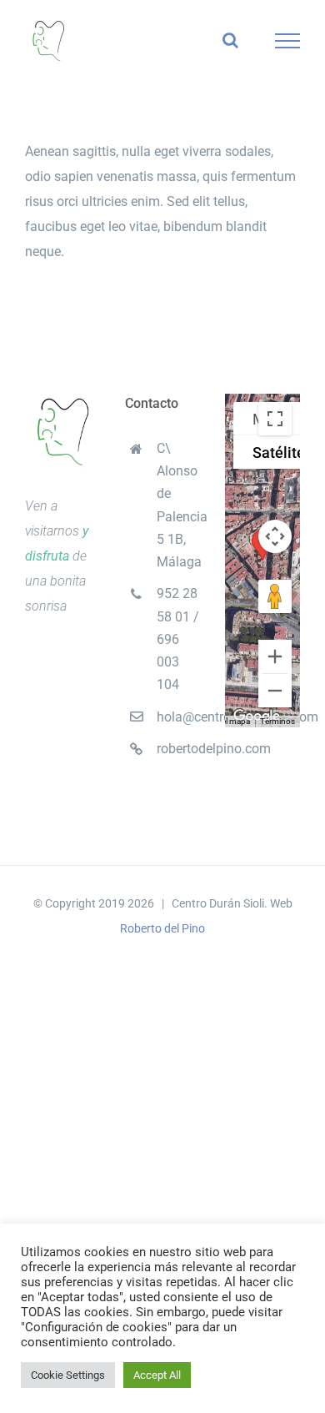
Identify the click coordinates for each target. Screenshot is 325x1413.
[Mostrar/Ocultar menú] (288, 40)
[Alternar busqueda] (230, 40)
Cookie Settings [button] (68, 1375)
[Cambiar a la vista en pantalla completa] (275, 418)
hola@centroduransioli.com (178, 717)
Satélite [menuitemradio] (278, 452)
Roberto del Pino (162, 928)
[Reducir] (275, 690)
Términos (277, 721)
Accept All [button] (157, 1375)
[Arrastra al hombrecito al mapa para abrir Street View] (275, 596)
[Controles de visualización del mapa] (275, 536)
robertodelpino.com (178, 749)
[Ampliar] (275, 656)
